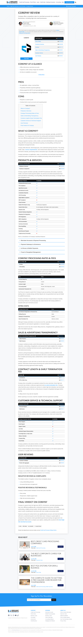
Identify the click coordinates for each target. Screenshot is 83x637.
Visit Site (26, 58)
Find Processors (69, 2)
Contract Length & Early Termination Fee (31, 118)
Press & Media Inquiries (65, 617)
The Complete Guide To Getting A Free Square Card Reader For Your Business (46, 580)
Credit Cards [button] (43, 2)
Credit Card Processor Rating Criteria (48, 530)
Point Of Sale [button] (33, 2)
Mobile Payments (49, 586)
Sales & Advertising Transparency (29, 115)
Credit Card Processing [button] (24, 2)
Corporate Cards (39, 560)
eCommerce (33, 619)
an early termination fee (51, 385)
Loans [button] (38, 2)
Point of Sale (38, 572)
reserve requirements (31, 149)
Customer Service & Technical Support (31, 120)
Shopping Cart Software (50, 620)
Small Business (34, 620)
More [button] (63, 2)
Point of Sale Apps (49, 617)
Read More (60, 546)
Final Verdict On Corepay (27, 125)
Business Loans (34, 615)
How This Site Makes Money (66, 619)
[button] (41, 240)
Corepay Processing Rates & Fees (30, 113)
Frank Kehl (26, 23)
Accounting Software (49, 619)
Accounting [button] (58, 2)
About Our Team (63, 613)
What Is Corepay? (25, 108)
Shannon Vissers (58, 23)
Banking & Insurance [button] (50, 2)
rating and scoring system (24, 33)
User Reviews (24, 123)
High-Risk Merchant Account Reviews (17, 6)
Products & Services (26, 111)
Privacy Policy (63, 620)
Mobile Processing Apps (50, 613)
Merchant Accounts (49, 612)
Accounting (33, 617)
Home (8, 6)
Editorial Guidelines (64, 615)
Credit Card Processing (40, 547)
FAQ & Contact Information (65, 612)
